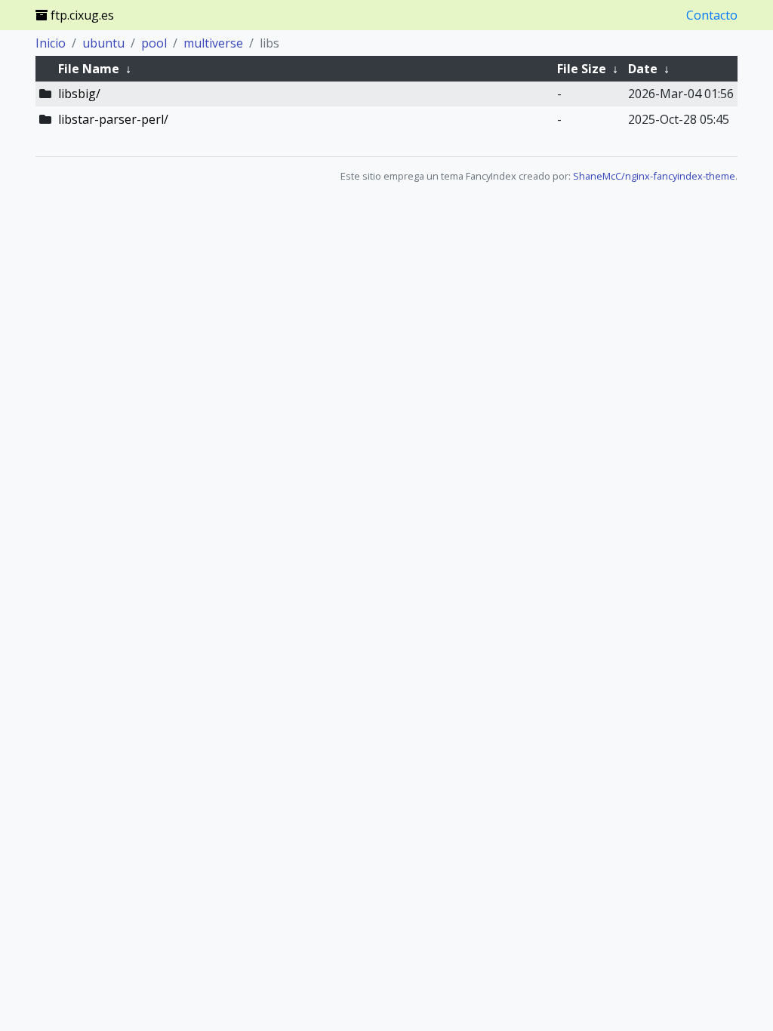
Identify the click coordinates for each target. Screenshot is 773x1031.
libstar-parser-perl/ (113, 119)
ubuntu (103, 43)
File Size (581, 68)
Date (643, 68)
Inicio (50, 43)
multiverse (213, 43)
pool (154, 43)
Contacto (712, 15)
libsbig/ (79, 93)
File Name (88, 68)
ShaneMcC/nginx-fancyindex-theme (654, 176)
